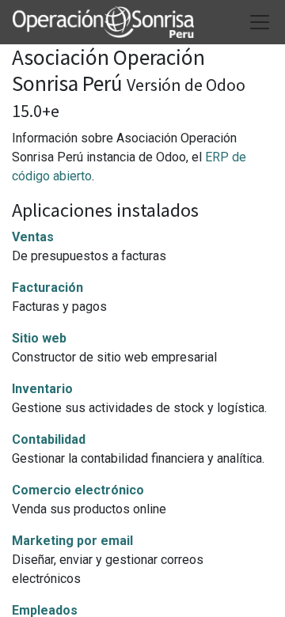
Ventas (33, 236)
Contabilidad (49, 439)
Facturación (47, 287)
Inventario (42, 388)
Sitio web (39, 338)
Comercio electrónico (78, 490)
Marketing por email (72, 540)
